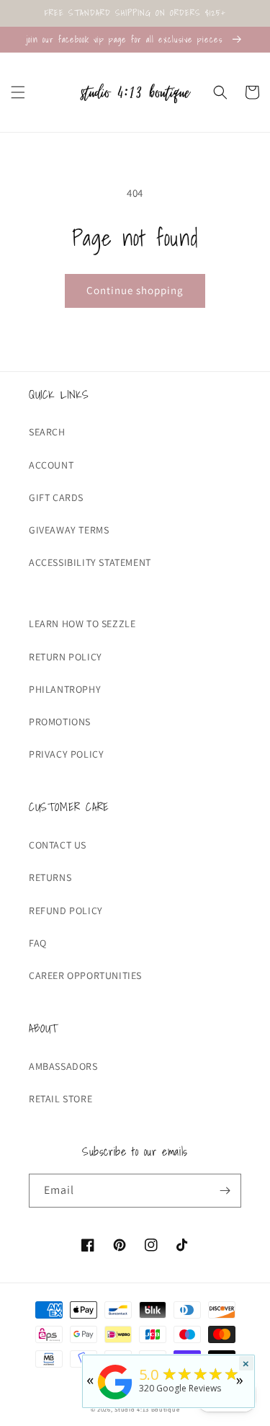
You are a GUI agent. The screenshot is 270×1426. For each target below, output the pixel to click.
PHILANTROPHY (65, 689)
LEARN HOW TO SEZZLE (82, 623)
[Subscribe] (224, 1191)
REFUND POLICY (66, 910)
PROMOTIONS (60, 721)
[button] (18, 92)
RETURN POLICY (65, 656)
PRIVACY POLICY (66, 754)
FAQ (38, 942)
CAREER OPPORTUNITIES (85, 975)
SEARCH (47, 431)
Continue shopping (135, 290)
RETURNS (50, 877)
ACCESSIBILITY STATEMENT (90, 562)
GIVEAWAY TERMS (69, 529)
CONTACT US (57, 844)
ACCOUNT (51, 465)
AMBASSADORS (63, 1066)
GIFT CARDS (56, 497)
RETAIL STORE (60, 1098)
